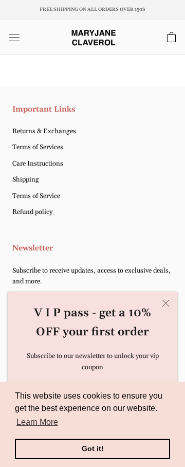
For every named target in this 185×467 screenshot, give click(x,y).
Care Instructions (37, 163)
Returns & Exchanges (44, 131)
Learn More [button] (37, 422)
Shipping (25, 179)
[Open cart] (171, 37)
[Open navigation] (14, 37)
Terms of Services (37, 147)
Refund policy (32, 212)
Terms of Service (36, 196)
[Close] (166, 303)
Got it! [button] (93, 448)
